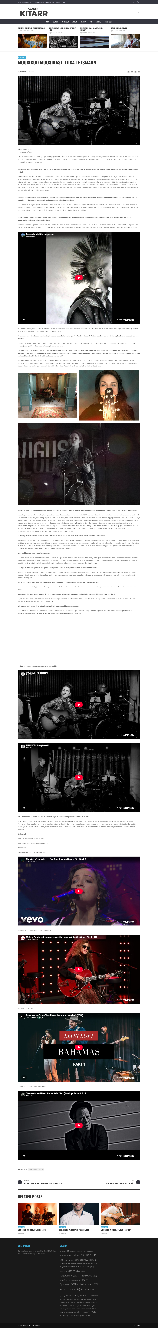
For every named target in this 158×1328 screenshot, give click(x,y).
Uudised (55, 22)
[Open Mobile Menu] (138, 12)
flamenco (74, 1263)
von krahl (72, 1315)
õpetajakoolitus (83, 1316)
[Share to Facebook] (128, 72)
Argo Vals (69, 1260)
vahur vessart (84, 1312)
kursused (69, 1295)
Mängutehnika (78, 1302)
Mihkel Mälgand (88, 1299)
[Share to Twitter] (132, 72)
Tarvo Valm (76, 1308)
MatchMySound (39, 2)
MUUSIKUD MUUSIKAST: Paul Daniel (74, 1230)
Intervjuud (65, 22)
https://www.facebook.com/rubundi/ (31, 839)
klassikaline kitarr (86, 1284)
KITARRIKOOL (87, 1275)
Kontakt (58, 2)
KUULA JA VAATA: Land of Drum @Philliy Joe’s (62, 29)
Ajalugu (74, 22)
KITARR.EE (53, 33)
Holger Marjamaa (85, 1263)
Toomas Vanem (87, 1309)
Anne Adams (23, 31)
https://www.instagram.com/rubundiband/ (33, 843)
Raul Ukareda (66, 1306)
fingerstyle (65, 1263)
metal (77, 1299)
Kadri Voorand (85, 1266)
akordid (73, 1251)
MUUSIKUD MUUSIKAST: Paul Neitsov (116, 1230)
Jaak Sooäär (68, 1266)
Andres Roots (76, 1255)
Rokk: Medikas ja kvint (119, 28)
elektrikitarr (81, 1259)
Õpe (91, 22)
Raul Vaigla (77, 1306)
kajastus (63, 1271)
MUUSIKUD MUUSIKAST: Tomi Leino (32, 1230)
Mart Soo (67, 1299)
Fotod (47, 22)
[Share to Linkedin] (135, 72)
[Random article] (133, 2)
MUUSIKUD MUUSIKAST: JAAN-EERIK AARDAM (31, 28)
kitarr (74, 1271)
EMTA (93, 1260)
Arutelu (98, 22)
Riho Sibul (88, 1305)
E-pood (63, 2)
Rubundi (41, 1169)
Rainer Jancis (92, 1302)
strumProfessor (49, 2)
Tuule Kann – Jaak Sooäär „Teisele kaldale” (91, 29)
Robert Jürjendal (65, 1308)
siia (43, 1254)
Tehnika (83, 22)
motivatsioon (65, 1302)
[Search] (138, 2)
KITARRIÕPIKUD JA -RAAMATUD (70, 1280)
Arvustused (108, 22)
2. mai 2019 (31, 72)
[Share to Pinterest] (139, 72)
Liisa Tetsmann (33, 1169)
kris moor (70, 1289)
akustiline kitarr (82, 1251)
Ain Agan (64, 1251)
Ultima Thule (71, 1312)
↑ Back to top (136, 1325)
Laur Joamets (82, 1295)
